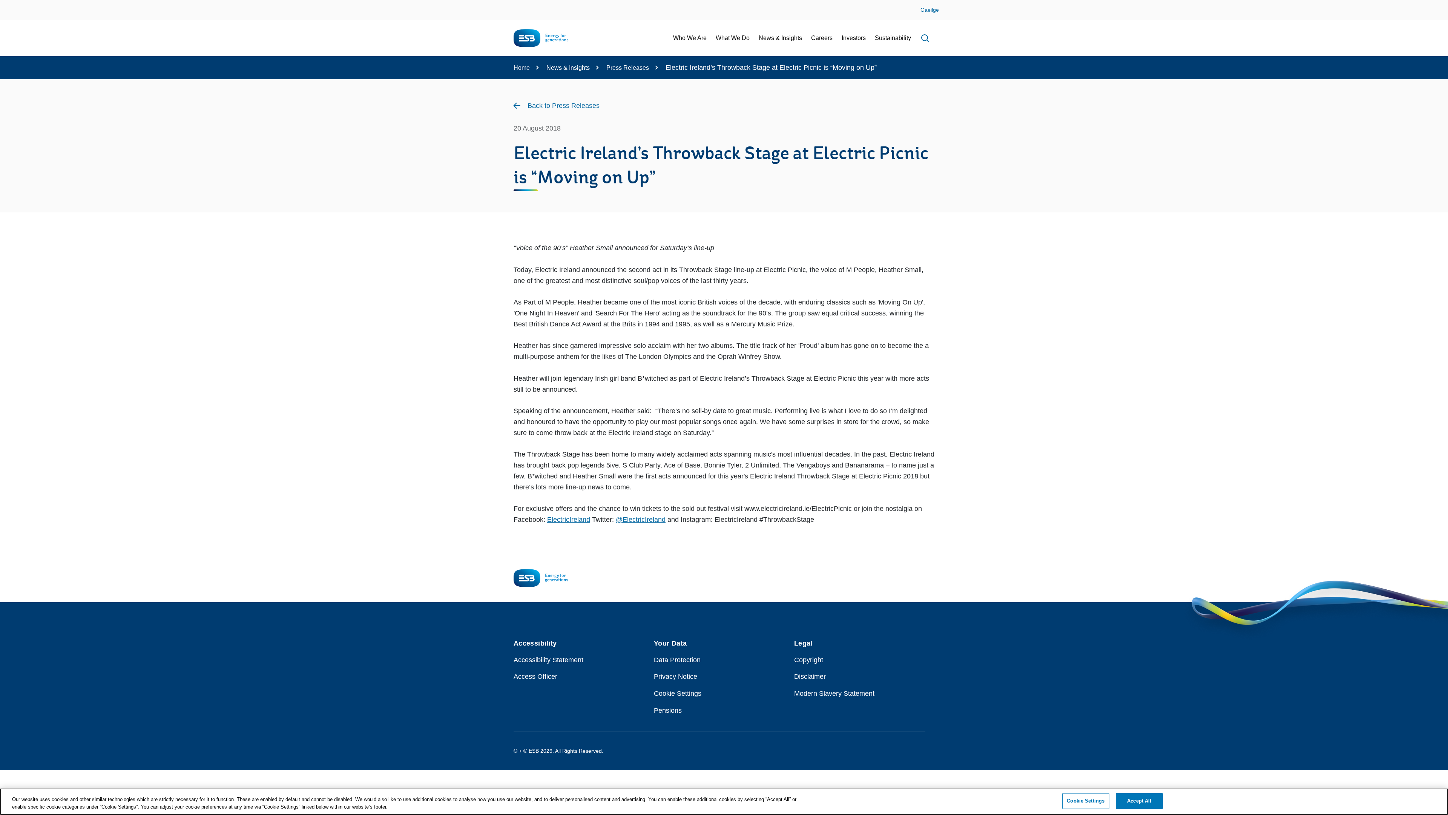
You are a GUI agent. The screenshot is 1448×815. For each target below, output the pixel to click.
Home (522, 68)
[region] (724, 801)
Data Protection (677, 660)
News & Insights (568, 68)
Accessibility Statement (548, 660)
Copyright (808, 660)
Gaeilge (929, 10)
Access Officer (535, 676)
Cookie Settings (677, 693)
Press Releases (627, 68)
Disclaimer (810, 676)
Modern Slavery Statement (834, 693)
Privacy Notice (675, 676)
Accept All (1139, 801)
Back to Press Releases (564, 105)
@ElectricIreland (641, 519)
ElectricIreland (568, 519)
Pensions (668, 710)
